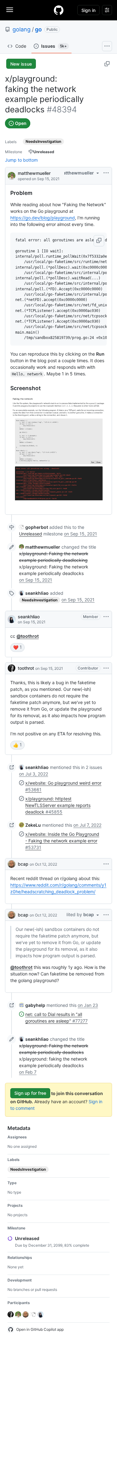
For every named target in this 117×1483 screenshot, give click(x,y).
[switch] (17, 647)
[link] (33, 527)
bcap (23, 864)
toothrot (26, 668)
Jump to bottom (21, 160)
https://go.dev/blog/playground (42, 217)
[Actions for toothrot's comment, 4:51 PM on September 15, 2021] (106, 668)
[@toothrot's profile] (11, 668)
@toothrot (28, 636)
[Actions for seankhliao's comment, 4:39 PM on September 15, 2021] (106, 616)
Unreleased (30, 533)
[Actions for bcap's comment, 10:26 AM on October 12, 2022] (106, 864)
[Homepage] (59, 10)
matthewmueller (34, 173)
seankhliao (29, 616)
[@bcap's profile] (11, 864)
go (38, 29)
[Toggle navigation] (9, 9)
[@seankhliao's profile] (11, 619)
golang (21, 29)
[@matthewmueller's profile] (11, 175)
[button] (99, 240)
